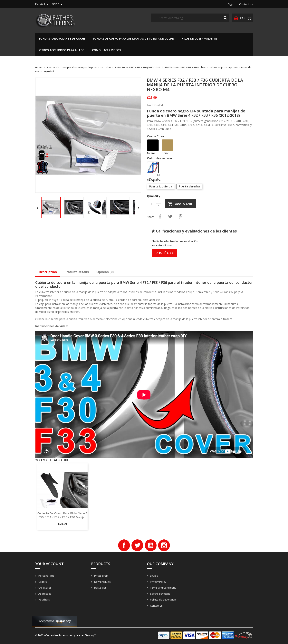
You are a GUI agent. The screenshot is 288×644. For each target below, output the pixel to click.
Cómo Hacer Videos (106, 50)
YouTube (151, 545)
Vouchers (44, 599)
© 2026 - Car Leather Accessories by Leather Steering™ (65, 635)
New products (102, 581)
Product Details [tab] (76, 272)
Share (160, 216)
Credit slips (45, 587)
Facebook (124, 545)
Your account (49, 563)
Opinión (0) (105, 272)
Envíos (153, 575)
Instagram (164, 545)
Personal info (46, 575)
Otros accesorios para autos (61, 50)
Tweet (170, 216)
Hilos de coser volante (199, 38)
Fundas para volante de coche (62, 38)
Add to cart (180, 204)
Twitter (137, 545)
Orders (42, 581)
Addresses (44, 593)
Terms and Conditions (162, 587)
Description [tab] (48, 272)
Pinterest (180, 216)
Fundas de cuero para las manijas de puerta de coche (133, 38)
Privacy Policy (157, 581)
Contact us (246, 4)
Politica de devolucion (162, 599)
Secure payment (159, 593)
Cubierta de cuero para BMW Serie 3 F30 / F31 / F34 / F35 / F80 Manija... (62, 515)
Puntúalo (164, 253)
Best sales (100, 587)
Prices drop (101, 575)
